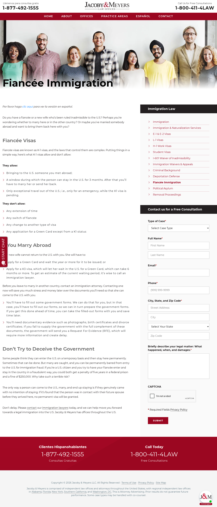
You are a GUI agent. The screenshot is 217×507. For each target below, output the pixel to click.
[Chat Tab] (108, 253)
